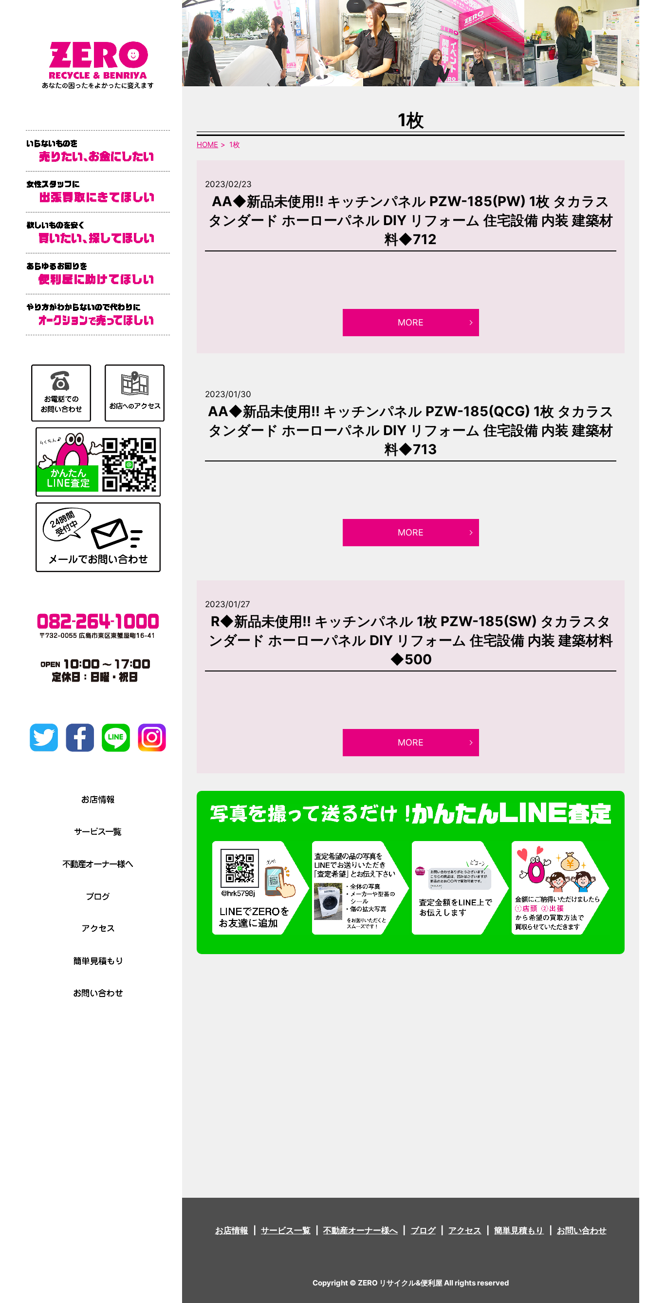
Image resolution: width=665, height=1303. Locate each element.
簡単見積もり (519, 1230)
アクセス (464, 1230)
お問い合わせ (582, 1230)
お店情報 (231, 1230)
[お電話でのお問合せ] (61, 392)
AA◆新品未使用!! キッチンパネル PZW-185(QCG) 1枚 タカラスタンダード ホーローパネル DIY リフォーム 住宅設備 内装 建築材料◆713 (411, 430)
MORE (411, 322)
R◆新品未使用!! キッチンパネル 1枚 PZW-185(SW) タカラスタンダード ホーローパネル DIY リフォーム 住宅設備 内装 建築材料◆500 (411, 640)
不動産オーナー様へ (360, 1230)
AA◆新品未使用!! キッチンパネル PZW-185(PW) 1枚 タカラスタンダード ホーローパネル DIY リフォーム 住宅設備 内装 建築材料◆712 (410, 220)
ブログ (423, 1230)
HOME (207, 144)
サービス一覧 (286, 1230)
